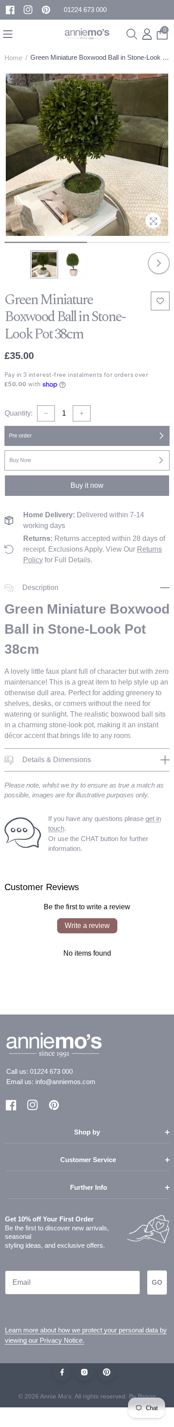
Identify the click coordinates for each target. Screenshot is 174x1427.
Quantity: (18, 413)
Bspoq (147, 1396)
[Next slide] (159, 263)
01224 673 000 (51, 1071)
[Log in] (147, 34)
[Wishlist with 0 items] (160, 301)
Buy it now (87, 485)
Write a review (87, 925)
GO (157, 1282)
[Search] (131, 34)
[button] (85, 10)
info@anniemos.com (65, 1081)
